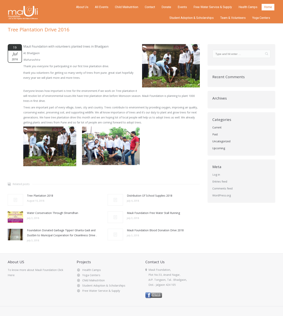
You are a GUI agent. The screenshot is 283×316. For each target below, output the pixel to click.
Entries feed (219, 181)
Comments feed (222, 188)
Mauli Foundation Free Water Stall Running (153, 213)
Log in (216, 174)
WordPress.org (221, 195)
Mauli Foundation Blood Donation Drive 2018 (155, 230)
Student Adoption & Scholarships (103, 285)
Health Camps (91, 270)
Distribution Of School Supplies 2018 (149, 195)
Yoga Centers (90, 275)
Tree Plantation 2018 (40, 195)
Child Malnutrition (93, 280)
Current (217, 127)
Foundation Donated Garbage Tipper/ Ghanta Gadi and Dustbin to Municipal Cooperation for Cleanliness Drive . (62, 232)
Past (215, 134)
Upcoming (218, 148)
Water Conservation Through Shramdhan (52, 213)
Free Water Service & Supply (100, 291)
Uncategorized (221, 141)
